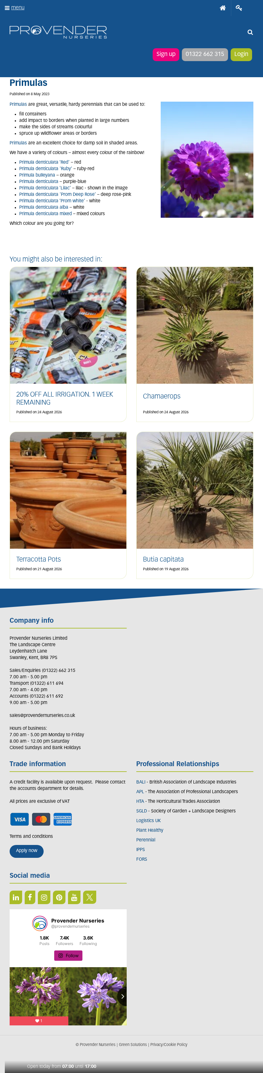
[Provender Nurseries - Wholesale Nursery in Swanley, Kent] (58, 32)
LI (16, 897)
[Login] (239, 8)
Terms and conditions (31, 836)
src (250, 32)
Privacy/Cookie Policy (168, 1045)
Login (241, 55)
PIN (59, 897)
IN (44, 897)
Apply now (26, 850)
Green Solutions (133, 1045)
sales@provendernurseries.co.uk (42, 715)
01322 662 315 (205, 55)
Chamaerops (162, 396)
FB (30, 897)
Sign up (166, 55)
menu (17, 8)
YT (74, 897)
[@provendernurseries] (39, 923)
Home (223, 8)
